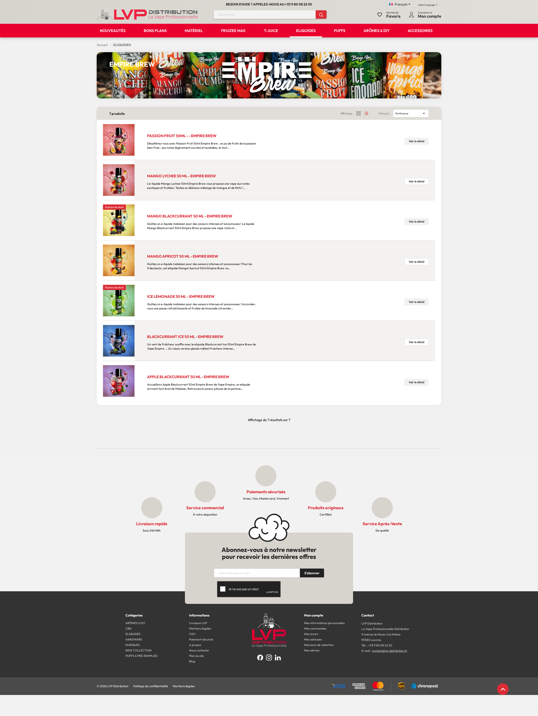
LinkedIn (278, 657)
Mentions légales (184, 686)
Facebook (260, 657)
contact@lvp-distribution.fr (389, 651)
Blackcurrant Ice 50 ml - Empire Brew (185, 336)
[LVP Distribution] (269, 630)
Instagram (269, 657)
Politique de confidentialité (150, 686)
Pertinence (410, 113)
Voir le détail (416, 141)
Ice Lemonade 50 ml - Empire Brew (181, 296)
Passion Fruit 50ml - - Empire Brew (181, 135)
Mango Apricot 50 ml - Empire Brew (182, 256)
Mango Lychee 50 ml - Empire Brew (181, 176)
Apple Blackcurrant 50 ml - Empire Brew (188, 376)
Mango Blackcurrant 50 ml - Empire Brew (189, 216)
